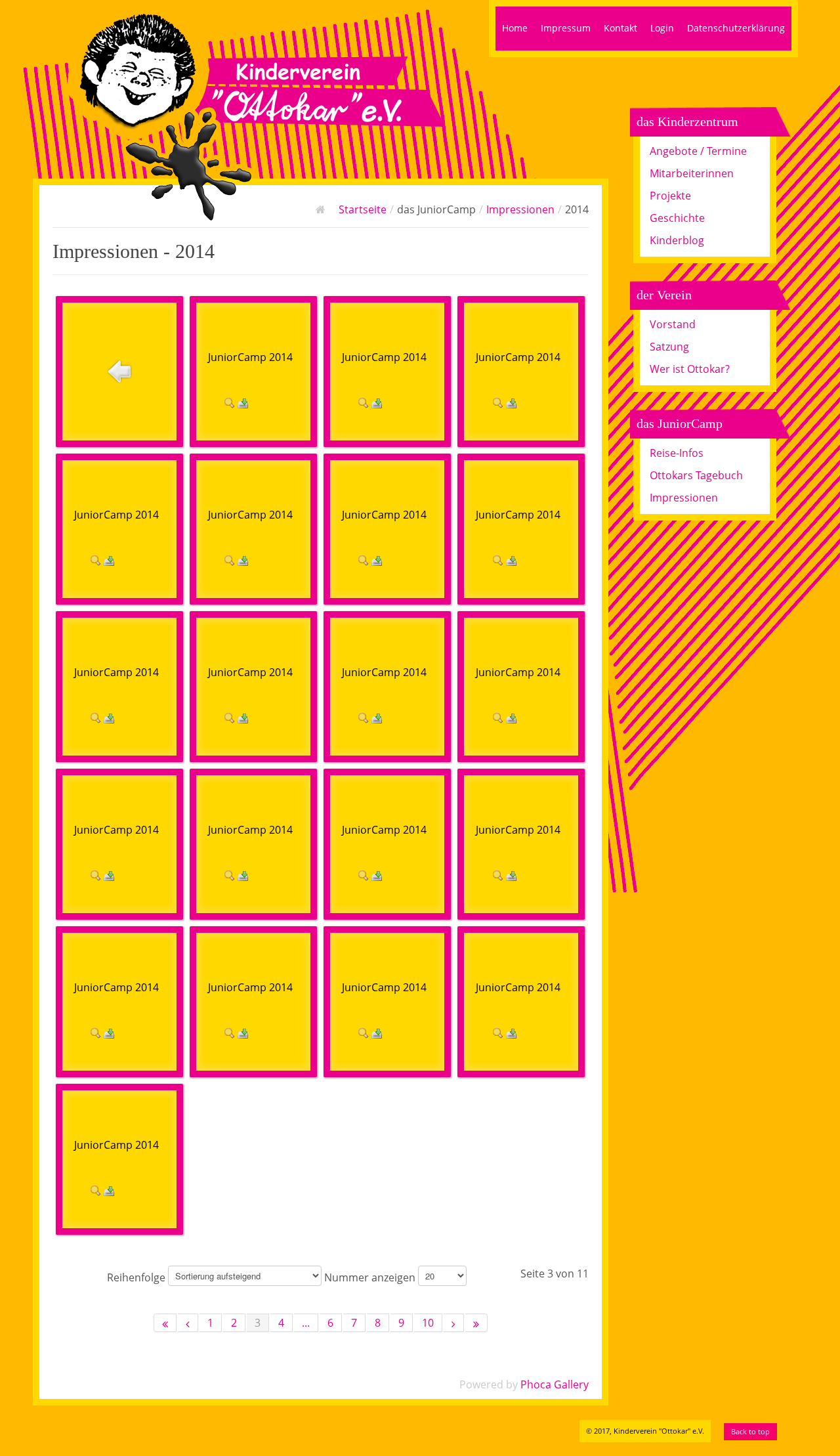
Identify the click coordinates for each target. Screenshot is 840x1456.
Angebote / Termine (698, 151)
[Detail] (229, 402)
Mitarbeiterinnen (692, 173)
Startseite (363, 209)
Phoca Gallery (554, 1384)
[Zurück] (188, 1323)
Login (662, 28)
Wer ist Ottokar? (690, 369)
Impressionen (520, 209)
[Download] (243, 402)
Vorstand (673, 324)
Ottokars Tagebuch (696, 475)
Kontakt (620, 28)
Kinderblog (677, 240)
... (306, 1323)
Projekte (670, 195)
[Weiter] (454, 1323)
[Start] (165, 1323)
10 (428, 1323)
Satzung (669, 346)
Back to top (750, 1431)
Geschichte (677, 218)
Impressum (566, 28)
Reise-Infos (677, 453)
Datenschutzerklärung (736, 28)
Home (515, 28)
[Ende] (476, 1323)
